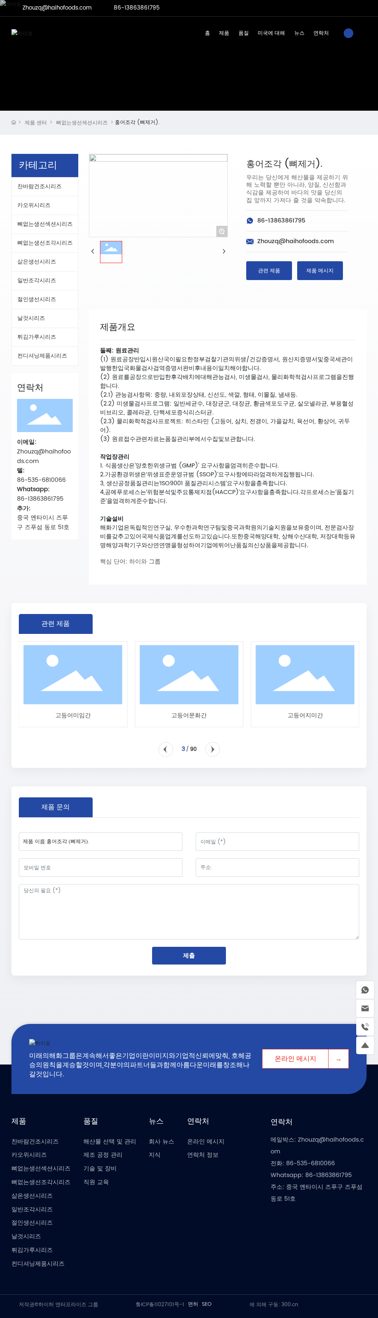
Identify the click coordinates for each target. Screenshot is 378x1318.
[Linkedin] (330, 8)
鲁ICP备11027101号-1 (160, 1304)
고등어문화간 (189, 715)
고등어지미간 (305, 715)
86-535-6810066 (310, 1163)
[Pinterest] (363, 8)
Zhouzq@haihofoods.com (57, 8)
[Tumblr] (352, 8)
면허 (193, 1304)
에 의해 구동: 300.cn (274, 1304)
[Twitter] (341, 8)
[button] (165, 749)
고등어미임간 (73, 715)
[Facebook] (319, 8)
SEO (207, 1304)
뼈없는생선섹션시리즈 (82, 122)
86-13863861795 (137, 8)
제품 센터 (36, 122)
